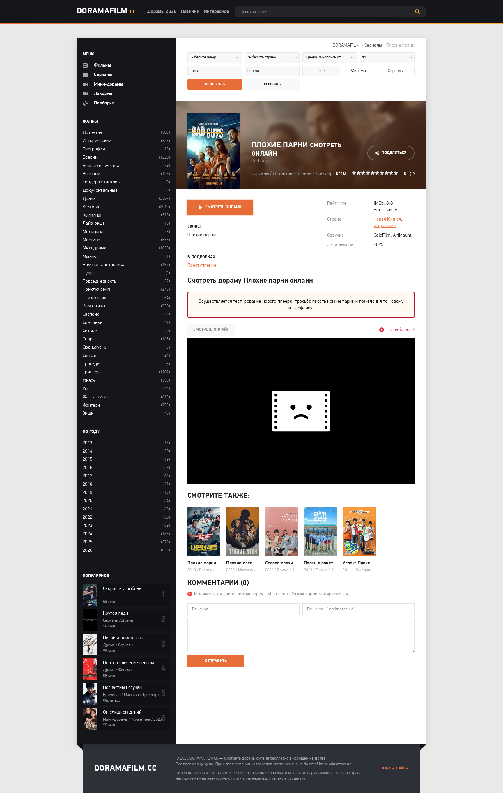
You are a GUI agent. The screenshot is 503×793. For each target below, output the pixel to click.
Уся (86, 388)
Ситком (90, 331)
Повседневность (99, 281)
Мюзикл (91, 256)
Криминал (93, 215)
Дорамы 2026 (162, 11)
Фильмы (102, 65)
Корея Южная (387, 219)
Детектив (283, 173)
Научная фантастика (104, 264)
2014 (87, 451)
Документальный (100, 190)
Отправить (216, 661)
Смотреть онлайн (223, 207)
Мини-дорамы (108, 84)
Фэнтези (91, 405)
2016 (87, 468)
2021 (87, 509)
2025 (87, 542)
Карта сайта (395, 768)
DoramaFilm (106, 11)
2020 (87, 500)
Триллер (324, 173)
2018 (87, 484)
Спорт (89, 339)
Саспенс (91, 314)
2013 (87, 443)
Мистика (91, 240)
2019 (87, 492)
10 (396, 173)
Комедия (91, 207)
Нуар (88, 273)
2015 (87, 459)
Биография (94, 149)
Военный (91, 174)
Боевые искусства (101, 166)
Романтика (94, 306)
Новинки (190, 11)
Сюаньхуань (94, 347)
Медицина (93, 232)
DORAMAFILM (346, 45)
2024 (87, 534)
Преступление (201, 265)
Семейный (93, 322)
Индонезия (385, 225)
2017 (87, 476)
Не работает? (401, 329)
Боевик (304, 173)
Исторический (97, 141)
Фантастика (95, 397)
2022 (87, 517)
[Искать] (417, 11)
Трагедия (92, 364)
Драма (89, 198)
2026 (87, 550)
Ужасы (89, 380)
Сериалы (373, 45)
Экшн (88, 413)
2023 (87, 526)
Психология (94, 298)
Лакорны (103, 93)
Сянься (89, 356)
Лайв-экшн (94, 223)
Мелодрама (94, 248)
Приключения (96, 289)
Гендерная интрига (102, 182)
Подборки (104, 103)
